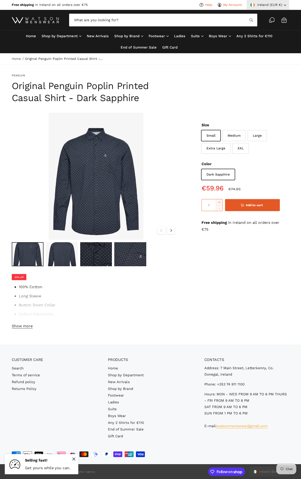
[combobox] (163, 20)
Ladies (113, 402)
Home (16, 59)
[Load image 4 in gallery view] (130, 254)
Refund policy (23, 382)
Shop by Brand (126, 36)
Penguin (18, 75)
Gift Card (115, 436)
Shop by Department (59, 36)
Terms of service (26, 375)
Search (18, 368)
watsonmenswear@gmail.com (242, 426)
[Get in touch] (272, 20)
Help (208, 5)
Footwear (157, 36)
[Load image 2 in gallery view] (62, 254)
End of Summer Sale (125, 429)
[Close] (74, 459)
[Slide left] (161, 230)
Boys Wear (218, 36)
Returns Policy (24, 389)
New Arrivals (119, 382)
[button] (284, 20)
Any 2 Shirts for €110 (126, 423)
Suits (195, 36)
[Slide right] (171, 230)
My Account (232, 5)
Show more (22, 326)
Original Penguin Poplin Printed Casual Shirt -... (64, 59)
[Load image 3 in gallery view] (96, 254)
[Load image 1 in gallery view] (28, 254)
